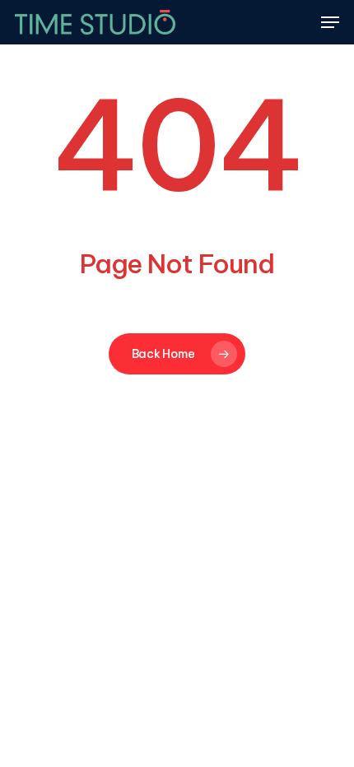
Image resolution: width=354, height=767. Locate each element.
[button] (330, 22)
